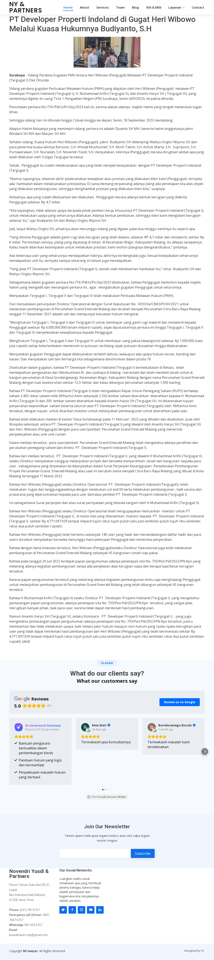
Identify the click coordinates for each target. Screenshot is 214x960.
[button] (9, 751)
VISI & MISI (153, 7)
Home (68, 7)
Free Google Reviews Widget (109, 796)
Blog (135, 7)
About (84, 7)
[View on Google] (85, 727)
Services (102, 7)
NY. (203, 950)
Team (120, 7)
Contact (198, 7)
